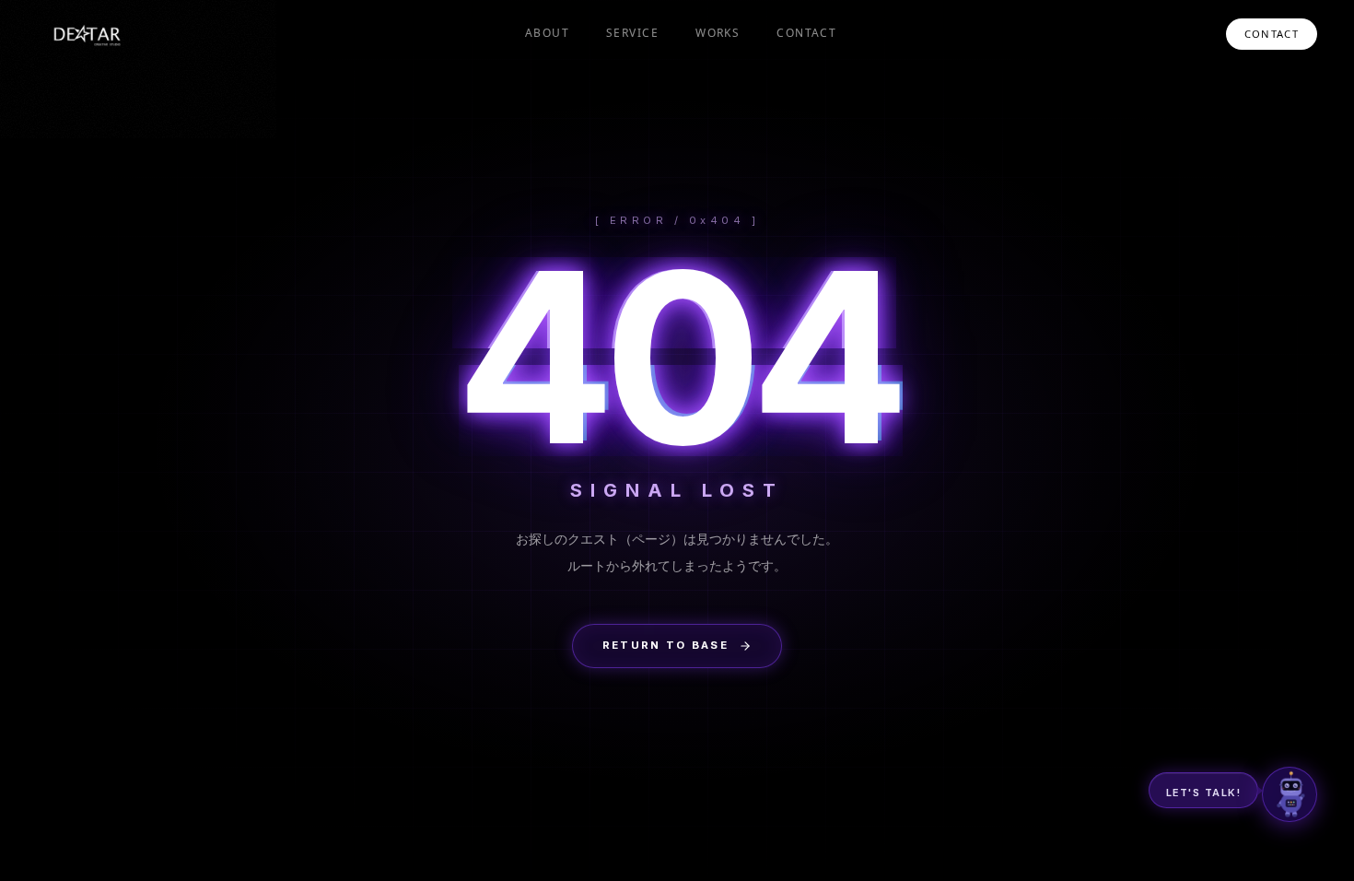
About (547, 33)
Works (717, 33)
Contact (806, 33)
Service (632, 33)
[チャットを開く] (1289, 794)
